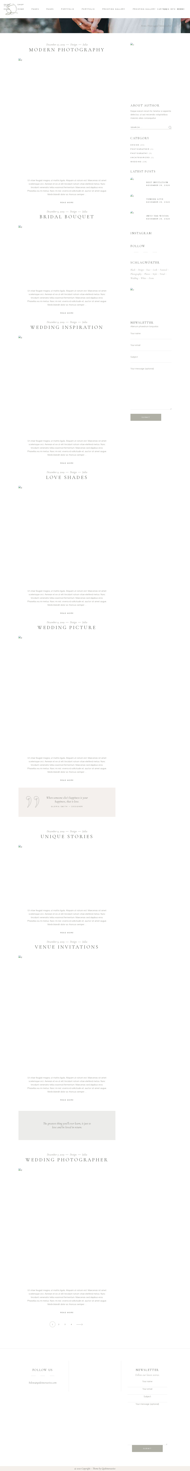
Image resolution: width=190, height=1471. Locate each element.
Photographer (140, 149)
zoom (151, 278)
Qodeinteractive (108, 1468)
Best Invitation (157, 182)
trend (162, 273)
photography (136, 273)
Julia (84, 211)
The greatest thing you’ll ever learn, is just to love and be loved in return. (67, 1125)
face (148, 269)
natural (163, 269)
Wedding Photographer (67, 1160)
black (132, 269)
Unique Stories (67, 836)
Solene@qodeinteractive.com (42, 1382)
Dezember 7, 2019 (56, 1154)
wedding (134, 278)
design (141, 269)
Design (73, 211)
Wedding (136, 162)
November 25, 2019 (158, 185)
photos (147, 273)
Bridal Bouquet (67, 217)
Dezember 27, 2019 (56, 44)
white (143, 278)
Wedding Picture (67, 627)
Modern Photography (67, 50)
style (155, 273)
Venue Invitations (67, 947)
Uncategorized (140, 157)
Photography (139, 153)
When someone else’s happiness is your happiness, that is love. (67, 799)
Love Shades (67, 477)
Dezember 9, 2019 (56, 211)
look (155, 269)
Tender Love (154, 199)
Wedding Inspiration (66, 327)
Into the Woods (157, 216)
